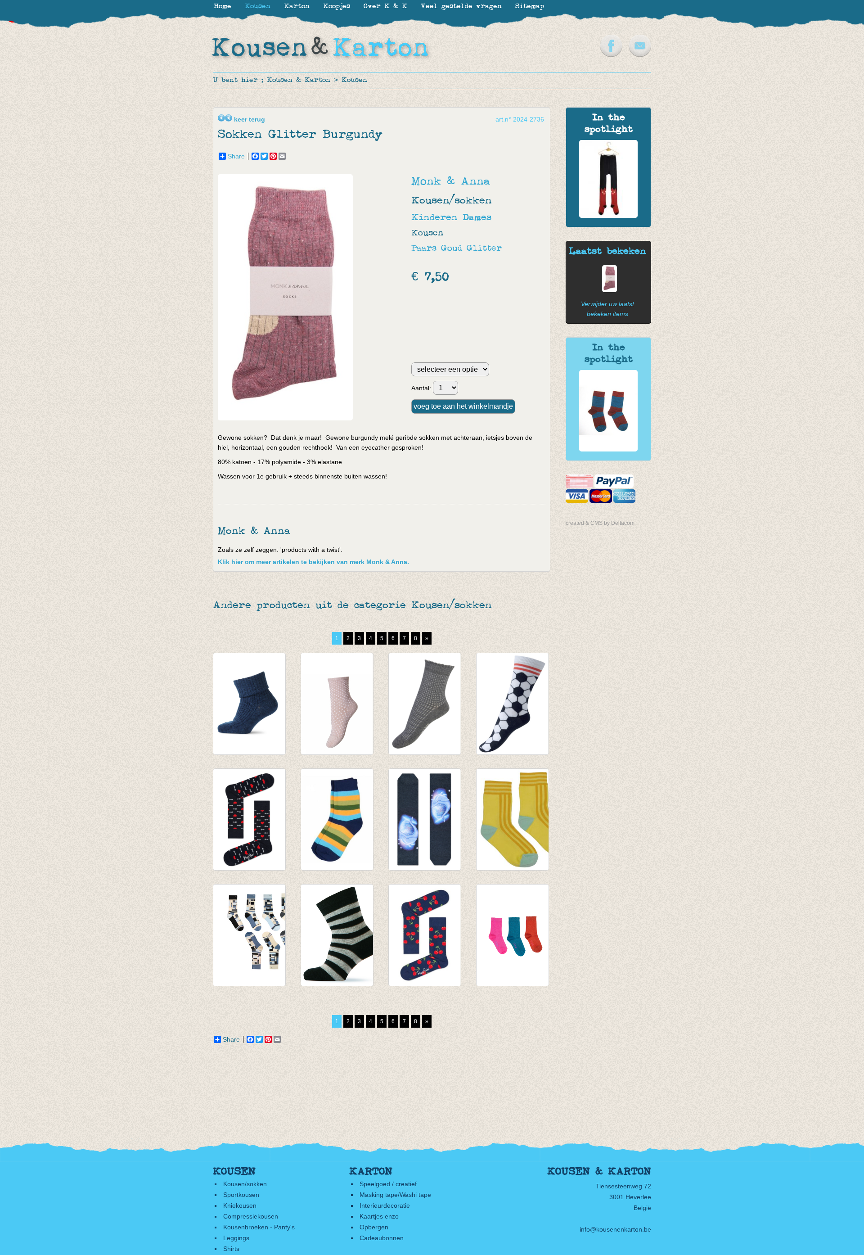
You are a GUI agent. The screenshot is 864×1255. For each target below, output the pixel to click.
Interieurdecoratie (385, 1205)
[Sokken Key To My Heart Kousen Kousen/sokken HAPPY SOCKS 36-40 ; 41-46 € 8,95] (249, 819)
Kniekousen (239, 1205)
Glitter (484, 249)
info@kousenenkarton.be (615, 1229)
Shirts (231, 1248)
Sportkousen (241, 1194)
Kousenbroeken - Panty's (259, 1227)
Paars (423, 249)
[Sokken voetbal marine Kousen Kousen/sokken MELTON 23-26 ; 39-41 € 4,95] (512, 704)
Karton (297, 6)
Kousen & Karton (298, 80)
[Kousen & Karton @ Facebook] (611, 55)
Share (236, 156)
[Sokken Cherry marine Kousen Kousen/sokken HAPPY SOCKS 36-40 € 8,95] (424, 935)
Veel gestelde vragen (461, 6)
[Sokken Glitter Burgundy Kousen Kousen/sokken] (287, 418)
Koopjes (336, 6)
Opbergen (374, 1227)
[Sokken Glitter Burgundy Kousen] (607, 289)
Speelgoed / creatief (388, 1183)
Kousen (354, 80)
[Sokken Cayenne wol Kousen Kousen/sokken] (608, 449)
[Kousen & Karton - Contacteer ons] (640, 55)
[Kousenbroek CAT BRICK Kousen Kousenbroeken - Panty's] (608, 215)
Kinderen (434, 217)
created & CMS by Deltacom (600, 523)
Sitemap (529, 6)
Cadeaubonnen (382, 1237)
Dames (477, 217)
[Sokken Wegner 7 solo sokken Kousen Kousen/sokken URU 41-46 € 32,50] (249, 935)
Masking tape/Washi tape (395, 1194)
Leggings (236, 1237)
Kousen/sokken (245, 1183)
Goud (451, 249)
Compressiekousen (250, 1216)
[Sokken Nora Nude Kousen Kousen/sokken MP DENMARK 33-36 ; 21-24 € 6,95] (337, 704)
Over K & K (385, 6)
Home (222, 6)
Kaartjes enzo (379, 1216)
